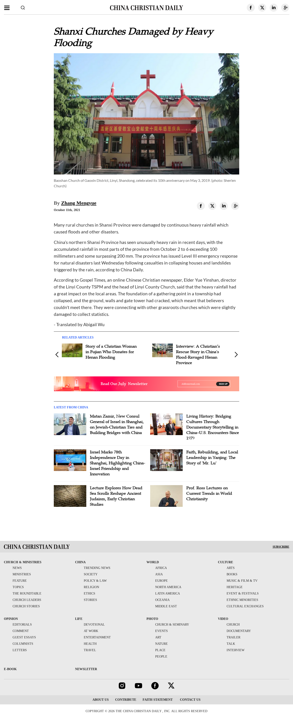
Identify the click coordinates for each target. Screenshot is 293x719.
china (80, 562)
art (158, 637)
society (91, 574)
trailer (233, 637)
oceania (162, 600)
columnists (23, 643)
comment (21, 631)
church (233, 624)
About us (100, 699)
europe (161, 580)
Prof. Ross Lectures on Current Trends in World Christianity (209, 493)
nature (161, 643)
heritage (235, 587)
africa (161, 568)
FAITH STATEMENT (158, 699)
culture (225, 562)
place (160, 650)
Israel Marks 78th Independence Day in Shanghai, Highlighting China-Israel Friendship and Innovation (117, 462)
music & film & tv (242, 580)
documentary (239, 631)
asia (159, 574)
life (78, 619)
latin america (167, 593)
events (161, 631)
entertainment (97, 637)
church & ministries (22, 562)
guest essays (24, 637)
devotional (94, 624)
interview (235, 650)
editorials (22, 624)
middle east (166, 606)
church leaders (27, 600)
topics (18, 587)
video (223, 619)
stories (90, 600)
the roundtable (27, 593)
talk (231, 643)
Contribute (125, 699)
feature (20, 580)
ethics (89, 593)
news (17, 568)
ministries (22, 574)
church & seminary (172, 624)
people (161, 656)
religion (91, 587)
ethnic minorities (242, 600)
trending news (97, 568)
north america (168, 587)
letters (20, 650)
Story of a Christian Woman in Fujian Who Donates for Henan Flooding (111, 352)
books (232, 574)
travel (90, 650)
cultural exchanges (245, 606)
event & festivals (243, 593)
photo (152, 619)
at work (91, 631)
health (90, 643)
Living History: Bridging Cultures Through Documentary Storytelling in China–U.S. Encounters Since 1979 (212, 427)
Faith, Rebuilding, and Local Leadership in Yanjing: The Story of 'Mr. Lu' (212, 457)
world (152, 562)
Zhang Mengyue (78, 203)
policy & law (95, 580)
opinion (11, 619)
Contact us (190, 699)
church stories (26, 606)
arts (231, 568)
